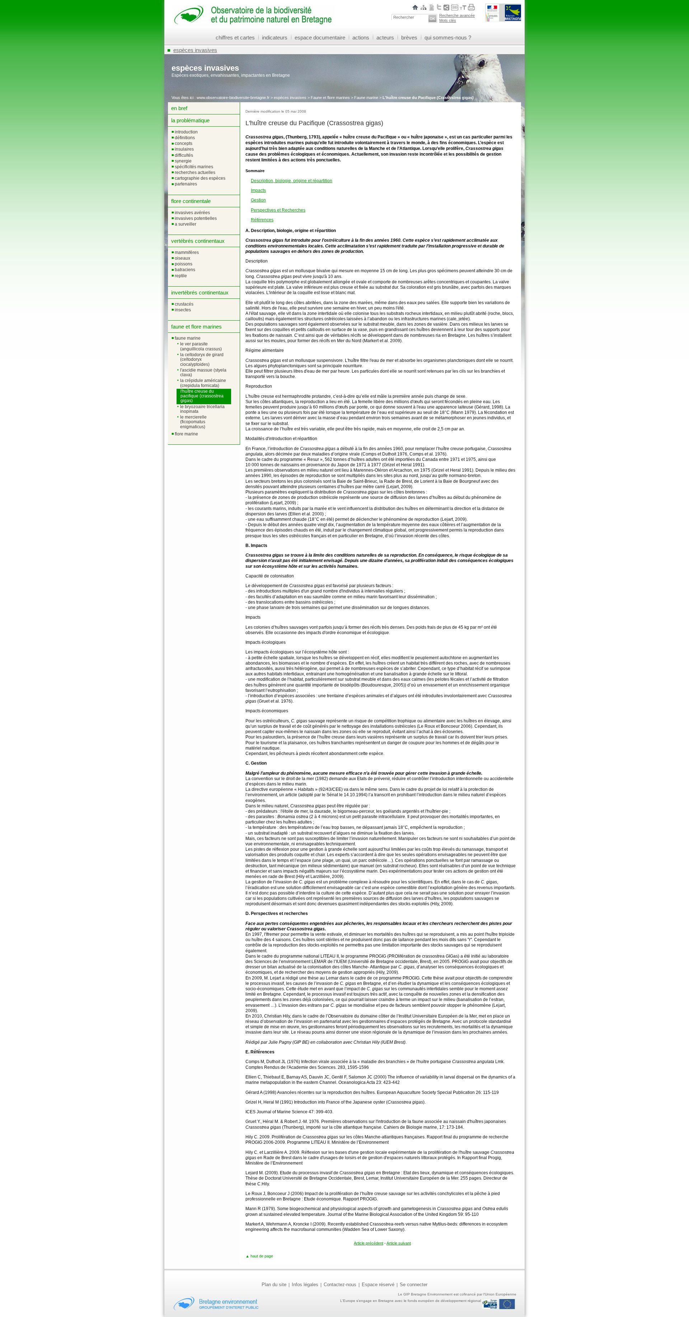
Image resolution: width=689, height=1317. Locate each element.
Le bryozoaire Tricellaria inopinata (202, 409)
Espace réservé (378, 1284)
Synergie (183, 161)
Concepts (183, 143)
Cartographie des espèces (200, 178)
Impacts (258, 190)
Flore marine (186, 433)
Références (262, 219)
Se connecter (413, 1284)
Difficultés (184, 155)
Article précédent (368, 1243)
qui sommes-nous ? (448, 37)
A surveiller (185, 224)
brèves (409, 37)
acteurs (385, 37)
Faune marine (366, 97)
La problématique (190, 120)
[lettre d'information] (431, 7)
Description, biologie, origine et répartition (291, 180)
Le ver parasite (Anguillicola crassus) (201, 346)
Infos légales (305, 1284)
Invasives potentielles (196, 218)
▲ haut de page (259, 1256)
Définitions (185, 137)
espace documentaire (320, 37)
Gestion (258, 200)
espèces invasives (195, 50)
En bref (179, 108)
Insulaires (184, 149)
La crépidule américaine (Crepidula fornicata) (203, 383)
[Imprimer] (471, 7)
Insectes (183, 309)
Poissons (183, 263)
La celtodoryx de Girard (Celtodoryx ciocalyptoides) (202, 359)
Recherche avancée (457, 15)
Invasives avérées (192, 212)
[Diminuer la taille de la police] (460, 7)
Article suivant (398, 1243)
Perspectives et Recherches (278, 210)
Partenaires (186, 184)
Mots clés (447, 20)
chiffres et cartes (235, 37)
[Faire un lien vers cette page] (454, 7)
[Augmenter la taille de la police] (464, 7)
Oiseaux (182, 258)
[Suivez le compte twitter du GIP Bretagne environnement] (439, 7)
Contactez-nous (340, 1284)
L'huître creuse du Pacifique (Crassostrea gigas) (202, 396)
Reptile (181, 275)
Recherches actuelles (195, 172)
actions (360, 37)
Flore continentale (191, 201)
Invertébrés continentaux (200, 292)
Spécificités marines (194, 166)
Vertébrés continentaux (198, 241)
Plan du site (274, 1284)
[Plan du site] (423, 7)
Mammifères (187, 252)
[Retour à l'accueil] (254, 23)
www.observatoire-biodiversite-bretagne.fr (233, 97)
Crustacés (184, 304)
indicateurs (274, 37)
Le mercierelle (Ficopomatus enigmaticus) (193, 422)
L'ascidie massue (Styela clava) (203, 372)
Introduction (186, 131)
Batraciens (185, 269)
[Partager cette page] (446, 7)
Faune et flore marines (330, 97)
